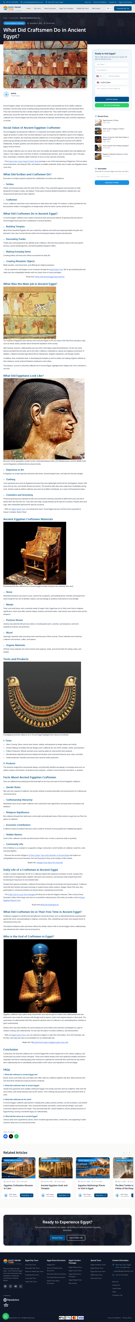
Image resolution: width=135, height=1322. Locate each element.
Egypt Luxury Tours (75, 1270)
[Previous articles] (124, 1152)
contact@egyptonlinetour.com (123, 1271)
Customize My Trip (123, 8)
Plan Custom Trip (76, 1238)
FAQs (114, 1292)
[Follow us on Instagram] (10, 1286)
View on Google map (123, 1267)
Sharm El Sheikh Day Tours (34, 1271)
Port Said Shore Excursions (56, 1277)
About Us (88, 2)
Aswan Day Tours (31, 1281)
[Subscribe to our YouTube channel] (16, 1286)
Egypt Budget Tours (75, 1280)
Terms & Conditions (99, 2)
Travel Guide (13, 18)
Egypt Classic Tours (75, 1267)
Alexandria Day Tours (32, 1268)
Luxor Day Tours (30, 1278)
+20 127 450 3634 (122, 1275)
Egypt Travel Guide (125, 2)
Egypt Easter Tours (97, 1268)
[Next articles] (129, 1152)
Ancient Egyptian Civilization (14, 23)
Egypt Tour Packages (66, 8)
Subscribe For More (112, 182)
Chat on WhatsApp (113, 105)
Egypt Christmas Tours (98, 1265)
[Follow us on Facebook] (5, 1286)
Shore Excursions (50, 8)
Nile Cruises (96, 8)
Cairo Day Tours (30, 1265)
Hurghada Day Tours (32, 1275)
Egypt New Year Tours (98, 1271)
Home (29, 8)
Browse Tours (57, 1238)
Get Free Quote (112, 99)
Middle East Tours (83, 8)
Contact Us (112, 2)
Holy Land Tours (96, 1278)
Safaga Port (51, 1265)
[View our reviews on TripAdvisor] (13, 1300)
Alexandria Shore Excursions (56, 1274)
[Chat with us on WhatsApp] (21, 1286)
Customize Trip (117, 1295)
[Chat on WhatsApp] (5, 1316)
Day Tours (37, 8)
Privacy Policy (127, 1318)
